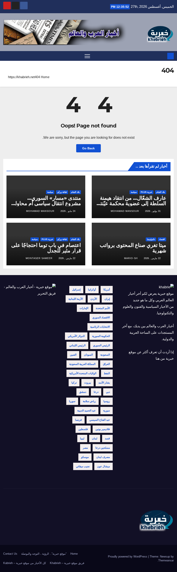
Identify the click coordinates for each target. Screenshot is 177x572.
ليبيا (82, 438)
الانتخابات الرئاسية (100, 326)
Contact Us (10, 553)
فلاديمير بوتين (102, 429)
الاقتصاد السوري (101, 317)
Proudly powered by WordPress (128, 556)
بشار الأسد (104, 382)
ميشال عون (103, 466)
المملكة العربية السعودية (82, 364)
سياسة (134, 192)
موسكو (85, 457)
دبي (108, 391)
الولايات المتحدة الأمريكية (82, 373)
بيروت (87, 382)
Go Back (88, 148)
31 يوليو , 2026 (153, 211)
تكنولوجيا (151, 239)
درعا (96, 391)
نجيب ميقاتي (83, 466)
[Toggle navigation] (87, 56)
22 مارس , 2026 (152, 258)
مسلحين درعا (102, 447)
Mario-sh (131, 258)
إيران (107, 298)
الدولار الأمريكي (76, 336)
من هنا (160, 358)
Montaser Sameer (39, 258)
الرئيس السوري (101, 345)
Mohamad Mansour (125, 211)
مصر (85, 447)
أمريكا (106, 289)
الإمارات (84, 308)
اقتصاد (162, 239)
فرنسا (78, 419)
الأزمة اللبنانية (75, 298)
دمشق (82, 391)
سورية (106, 410)
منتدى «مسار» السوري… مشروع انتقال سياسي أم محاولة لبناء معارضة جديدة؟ (47, 203)
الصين (73, 354)
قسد (107, 438)
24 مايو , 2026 (67, 211)
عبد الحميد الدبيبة (86, 410)
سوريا (72, 401)
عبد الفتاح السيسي (99, 419)
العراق (106, 364)
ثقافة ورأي (62, 192)
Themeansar (166, 560)
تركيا (74, 382)
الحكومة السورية (101, 336)
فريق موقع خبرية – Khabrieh (67, 563)
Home (45, 77)
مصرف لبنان (103, 457)
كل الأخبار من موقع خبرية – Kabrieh (24, 563)
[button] (6, 56)
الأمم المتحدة (103, 308)
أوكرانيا (92, 289)
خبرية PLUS (146, 192)
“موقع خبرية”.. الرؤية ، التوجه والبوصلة (43, 553)
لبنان (94, 438)
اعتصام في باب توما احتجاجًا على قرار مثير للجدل (46, 248)
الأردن (93, 298)
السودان (88, 354)
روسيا (106, 401)
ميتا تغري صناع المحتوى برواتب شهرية (133, 248)
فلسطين (83, 429)
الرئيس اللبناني (77, 345)
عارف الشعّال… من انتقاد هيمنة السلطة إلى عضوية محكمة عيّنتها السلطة (131, 203)
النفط (107, 373)
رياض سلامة (89, 401)
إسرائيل (76, 289)
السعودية (105, 354)
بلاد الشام (160, 192)
